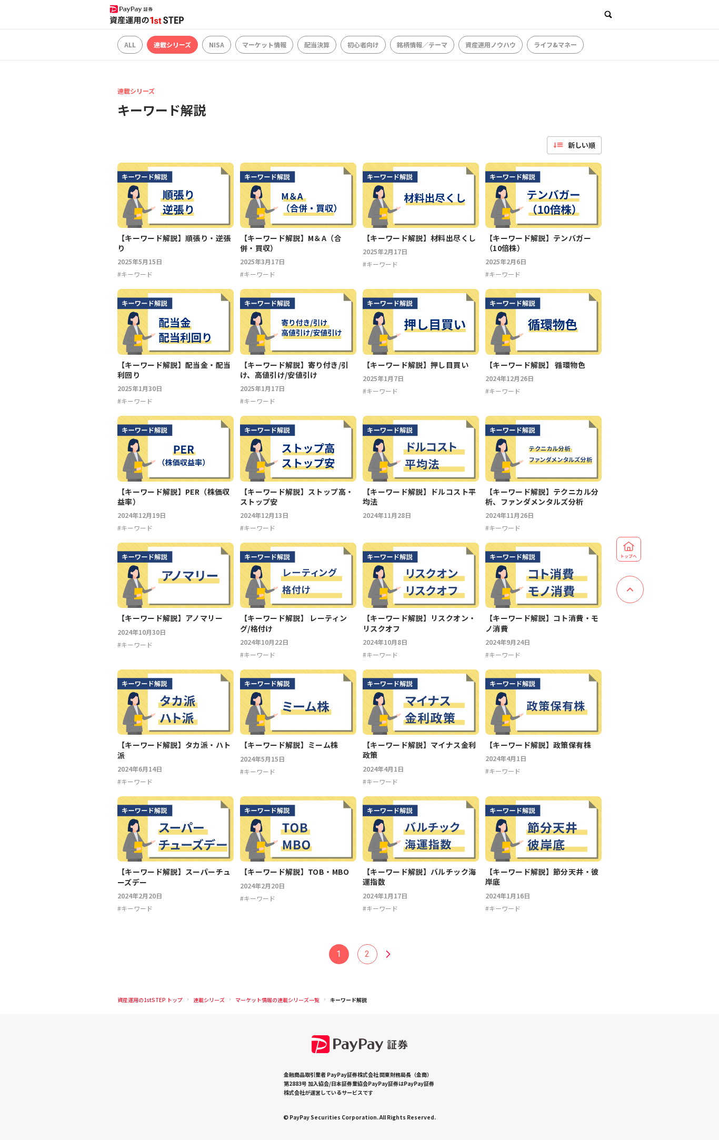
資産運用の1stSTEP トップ (150, 1000)
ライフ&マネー (555, 44)
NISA (216, 44)
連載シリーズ (172, 44)
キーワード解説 (348, 1000)
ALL (130, 44)
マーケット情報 (264, 44)
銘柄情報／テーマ (422, 44)
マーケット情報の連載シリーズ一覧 (277, 1000)
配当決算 (316, 44)
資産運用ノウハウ (490, 44)
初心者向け (363, 44)
